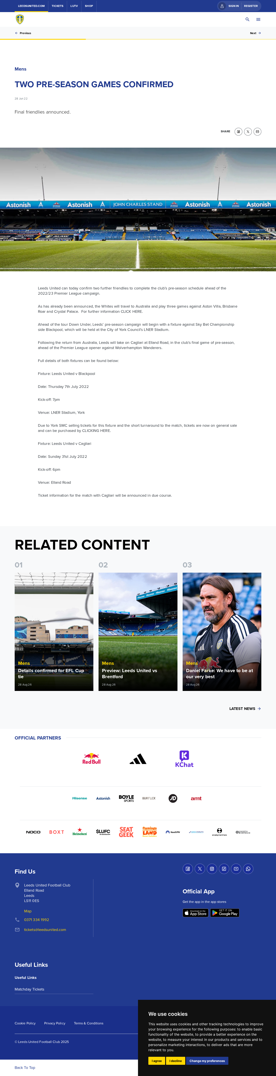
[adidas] (138, 758)
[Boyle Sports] (126, 798)
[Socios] (103, 832)
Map (27, 911)
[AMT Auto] (196, 798)
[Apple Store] (196, 913)
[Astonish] (103, 798)
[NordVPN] (173, 832)
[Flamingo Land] (149, 832)
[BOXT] (56, 832)
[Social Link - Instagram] (212, 869)
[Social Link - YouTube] (236, 869)
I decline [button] (175, 1061)
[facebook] (238, 132)
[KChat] (184, 758)
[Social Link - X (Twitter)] (200, 869)
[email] (257, 132)
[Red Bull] (91, 758)
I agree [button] (157, 1061)
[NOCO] (33, 832)
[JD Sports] (173, 798)
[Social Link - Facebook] (188, 869)
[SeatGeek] (126, 832)
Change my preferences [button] (207, 1061)
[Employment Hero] (219, 832)
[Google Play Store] (224, 913)
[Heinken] (80, 832)
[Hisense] (80, 798)
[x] (248, 132)
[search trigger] (247, 19)
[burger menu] (258, 19)
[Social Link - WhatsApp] (248, 869)
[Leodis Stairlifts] (196, 832)
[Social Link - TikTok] (224, 869)
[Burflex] (149, 798)
